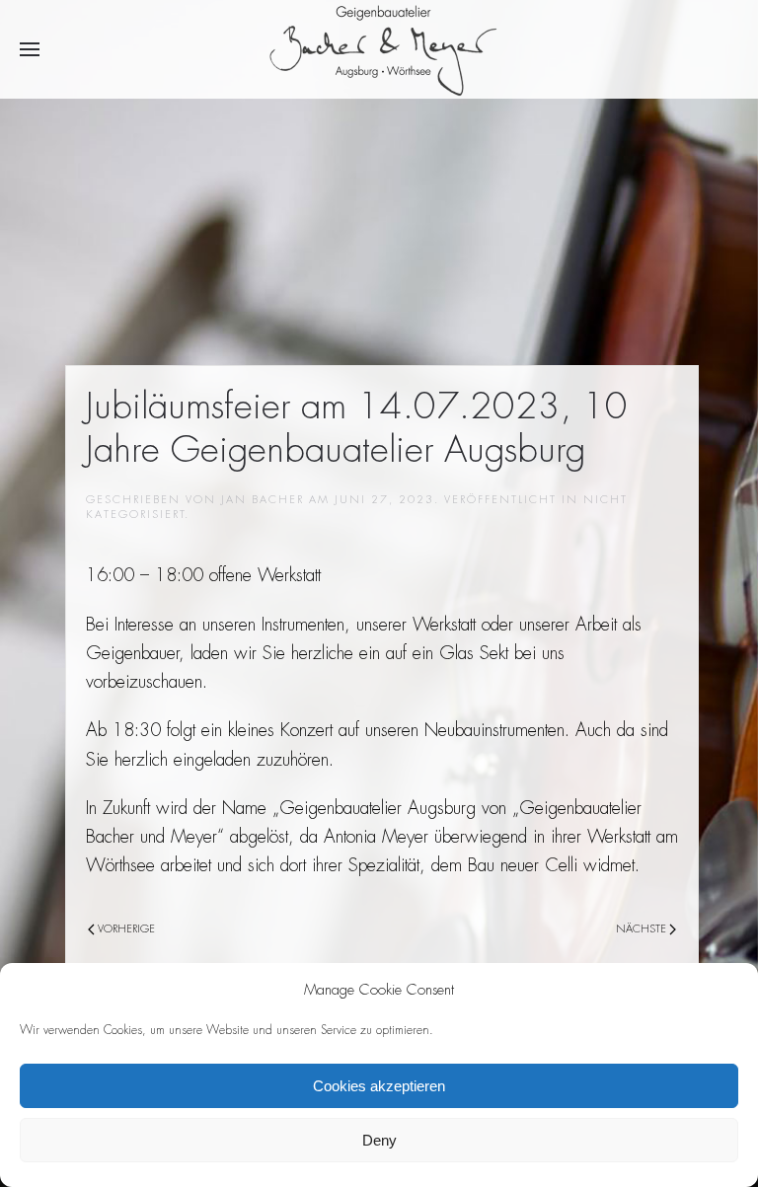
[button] (29, 49)
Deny (379, 1140)
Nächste (642, 928)
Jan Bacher (262, 499)
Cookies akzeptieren (379, 1085)
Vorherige (125, 928)
